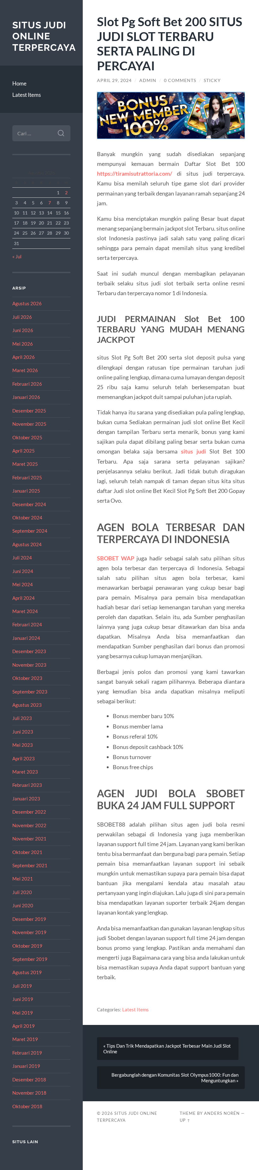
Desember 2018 (29, 1079)
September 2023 (29, 691)
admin (147, 80)
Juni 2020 (22, 905)
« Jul (16, 256)
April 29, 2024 (114, 80)
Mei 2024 (22, 584)
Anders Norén (222, 1113)
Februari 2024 (27, 624)
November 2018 (29, 1093)
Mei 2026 (22, 344)
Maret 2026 (25, 370)
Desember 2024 (29, 504)
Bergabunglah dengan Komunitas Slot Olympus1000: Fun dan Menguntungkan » (174, 1077)
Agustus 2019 (27, 972)
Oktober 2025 (27, 437)
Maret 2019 (25, 1039)
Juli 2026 (22, 317)
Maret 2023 (25, 772)
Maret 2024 (25, 611)
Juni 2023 (22, 731)
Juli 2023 (22, 718)
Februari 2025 (27, 477)
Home (19, 83)
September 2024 (29, 531)
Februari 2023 (27, 785)
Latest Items (26, 94)
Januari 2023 (26, 798)
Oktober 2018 (27, 1106)
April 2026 (23, 357)
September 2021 (29, 865)
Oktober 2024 (27, 517)
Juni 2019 (22, 999)
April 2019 (23, 1026)
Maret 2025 (25, 464)
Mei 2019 (22, 1012)
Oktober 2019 (27, 946)
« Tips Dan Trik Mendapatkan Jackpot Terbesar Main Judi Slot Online (167, 1048)
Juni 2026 (22, 330)
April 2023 (23, 758)
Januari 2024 (26, 638)
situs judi (193, 451)
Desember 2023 (29, 651)
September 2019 (29, 959)
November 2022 (29, 825)
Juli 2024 (22, 557)
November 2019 (29, 932)
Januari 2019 (26, 1066)
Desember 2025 (29, 410)
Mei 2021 (22, 878)
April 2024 (23, 598)
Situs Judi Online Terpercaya (44, 36)
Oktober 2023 (27, 678)
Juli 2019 (22, 986)
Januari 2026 (26, 397)
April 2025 (23, 450)
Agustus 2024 (27, 544)
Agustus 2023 (27, 705)
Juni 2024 (22, 571)
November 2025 (29, 424)
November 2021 (29, 838)
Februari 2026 (27, 384)
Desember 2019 (29, 919)
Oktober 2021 (27, 852)
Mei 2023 (22, 745)
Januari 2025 (26, 491)
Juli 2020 (22, 892)
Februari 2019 (27, 1053)
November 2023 (29, 665)
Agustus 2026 (27, 303)
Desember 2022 (29, 812)
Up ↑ (185, 1120)
